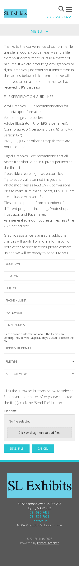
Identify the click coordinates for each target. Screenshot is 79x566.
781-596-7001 (39, 516)
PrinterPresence (48, 543)
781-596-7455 (59, 16)
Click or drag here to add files (39, 433)
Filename (10, 411)
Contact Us (39, 521)
